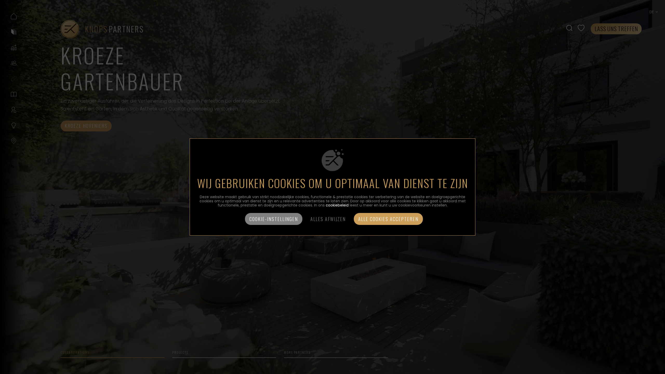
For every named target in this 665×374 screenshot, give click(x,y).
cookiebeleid (337, 205)
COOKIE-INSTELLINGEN (273, 219)
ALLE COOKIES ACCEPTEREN (388, 219)
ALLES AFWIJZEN (328, 219)
